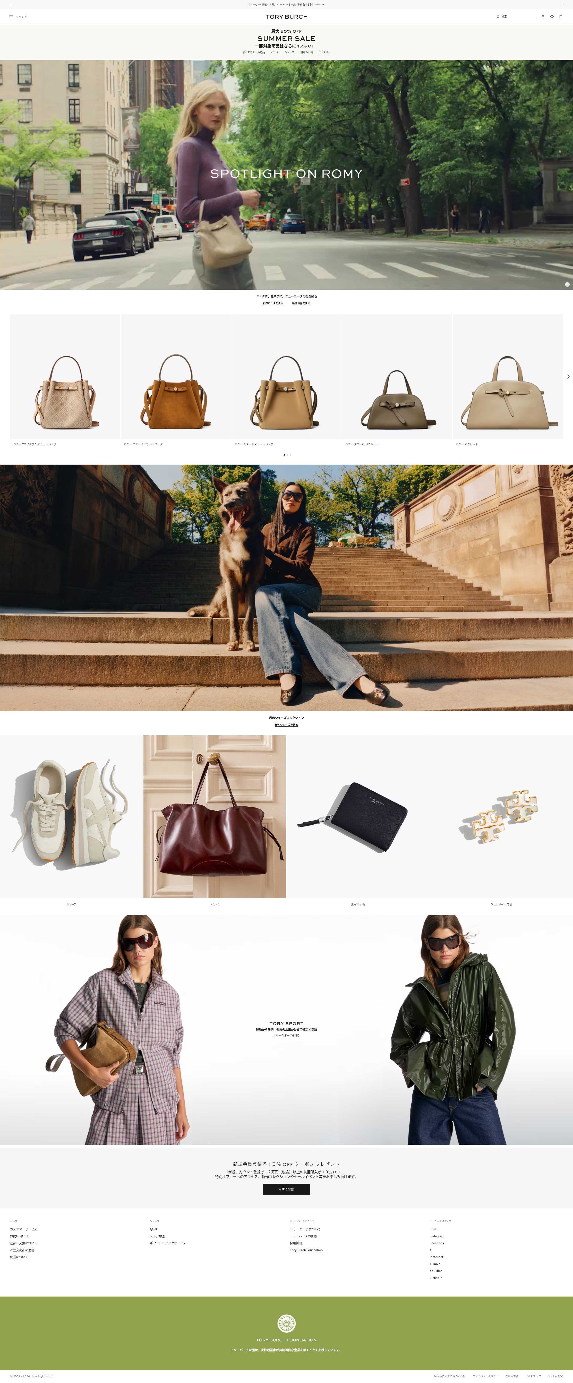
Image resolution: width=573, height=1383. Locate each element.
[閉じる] (566, 1327)
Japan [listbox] (257, 1355)
